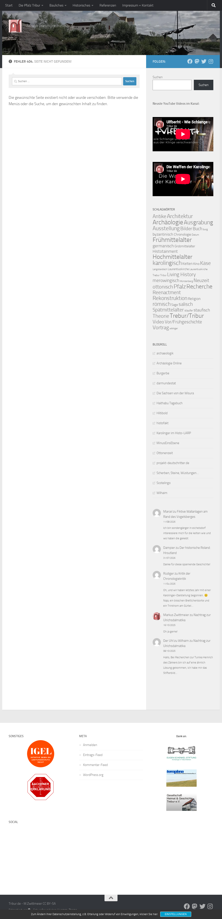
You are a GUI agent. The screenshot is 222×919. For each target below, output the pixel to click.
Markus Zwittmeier (176, 615)
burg (205, 229)
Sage (174, 305)
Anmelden (90, 745)
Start (9, 5)
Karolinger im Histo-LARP (174, 433)
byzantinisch (163, 234)
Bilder (186, 228)
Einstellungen (176, 914)
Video (158, 322)
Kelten (187, 263)
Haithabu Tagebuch (170, 403)
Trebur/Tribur (187, 315)
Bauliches (56, 5)
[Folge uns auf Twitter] (203, 61)
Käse (205, 263)
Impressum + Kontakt (137, 5)
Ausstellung (166, 228)
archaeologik (165, 353)
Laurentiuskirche (178, 269)
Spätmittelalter (168, 310)
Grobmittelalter (185, 246)
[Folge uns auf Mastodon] (196, 61)
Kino (196, 264)
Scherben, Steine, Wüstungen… (178, 473)
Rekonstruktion (170, 298)
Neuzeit (201, 280)
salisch (186, 304)
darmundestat (166, 383)
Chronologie (182, 234)
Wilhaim (162, 493)
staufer (188, 310)
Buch (197, 228)
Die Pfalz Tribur (29, 5)
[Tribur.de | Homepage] (15, 26)
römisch (162, 304)
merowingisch (166, 280)
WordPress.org (93, 775)
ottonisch (163, 287)
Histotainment (165, 251)
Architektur (180, 216)
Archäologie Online (169, 363)
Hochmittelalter (172, 256)
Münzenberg (186, 281)
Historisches (81, 5)
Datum (195, 234)
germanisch (163, 245)
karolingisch (167, 262)
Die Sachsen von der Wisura (175, 393)
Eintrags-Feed (93, 755)
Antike (159, 216)
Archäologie (168, 222)
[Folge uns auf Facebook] (190, 61)
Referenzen (108, 5)
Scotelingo (164, 483)
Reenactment (167, 292)
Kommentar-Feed (95, 765)
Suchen (158, 77)
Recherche (199, 286)
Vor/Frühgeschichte (183, 321)
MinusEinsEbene (168, 443)
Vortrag (161, 327)
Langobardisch (160, 269)
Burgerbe (163, 373)
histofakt (162, 423)
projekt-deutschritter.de (173, 463)
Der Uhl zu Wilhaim (176, 641)
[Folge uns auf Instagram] (210, 61)
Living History (181, 274)
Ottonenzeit (165, 453)
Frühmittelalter (172, 240)
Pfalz (180, 286)
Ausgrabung (198, 222)
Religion (194, 299)
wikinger (174, 328)
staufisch (202, 310)
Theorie (161, 316)
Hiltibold (162, 413)
